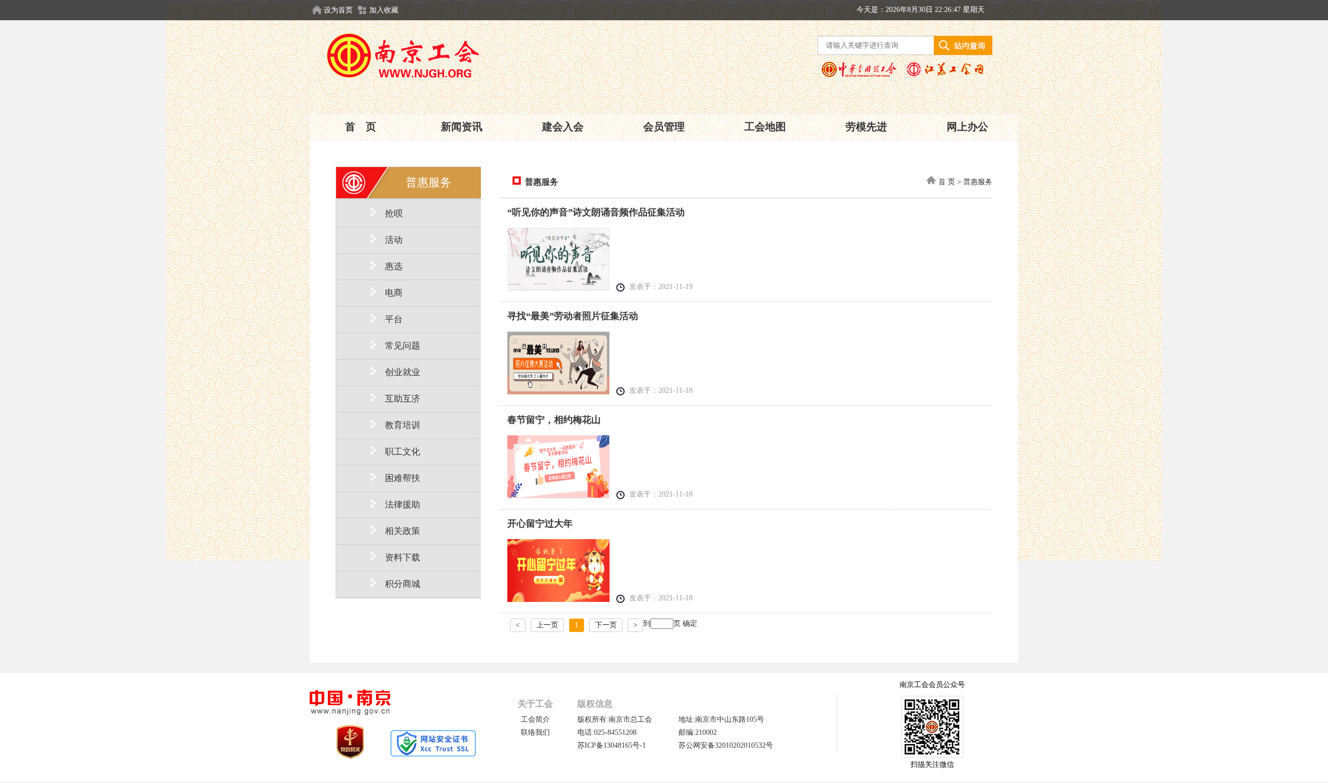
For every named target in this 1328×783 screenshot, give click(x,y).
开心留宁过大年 (540, 523)
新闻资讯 (461, 126)
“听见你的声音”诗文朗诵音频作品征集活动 (596, 212)
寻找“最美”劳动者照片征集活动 (572, 316)
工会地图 (765, 126)
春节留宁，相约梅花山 (554, 420)
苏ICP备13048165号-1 (611, 745)
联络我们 (535, 732)
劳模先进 (866, 126)
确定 (690, 623)
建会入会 (563, 126)
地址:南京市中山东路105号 (721, 719)
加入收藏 (383, 10)
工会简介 (535, 719)
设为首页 (338, 10)
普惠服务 (539, 181)
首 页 (360, 126)
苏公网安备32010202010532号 (726, 745)
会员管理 (664, 126)
